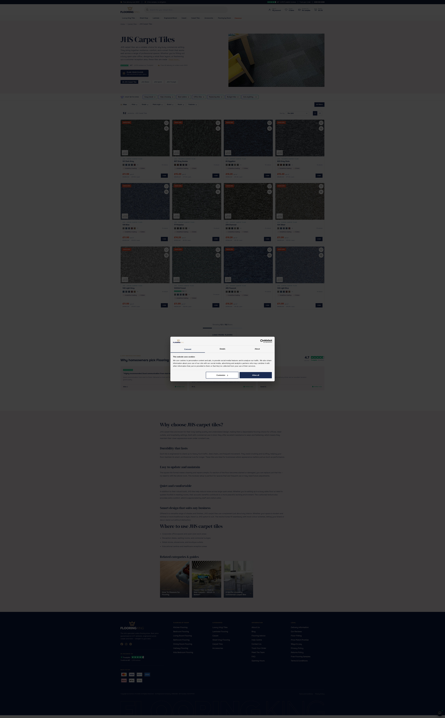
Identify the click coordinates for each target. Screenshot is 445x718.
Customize (220, 375)
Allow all (255, 375)
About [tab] (257, 349)
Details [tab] (222, 349)
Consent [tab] (187, 349)
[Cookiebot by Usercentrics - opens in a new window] (262, 341)
